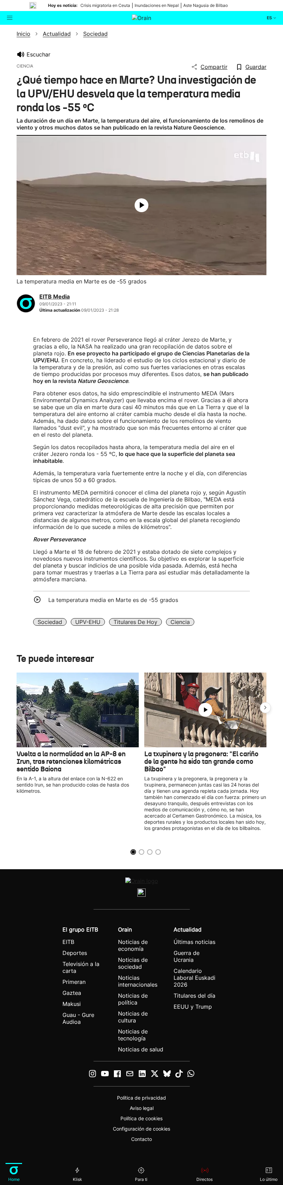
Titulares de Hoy (135, 622)
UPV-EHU (87, 622)
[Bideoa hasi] (141, 205)
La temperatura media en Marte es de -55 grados (113, 599)
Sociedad (50, 622)
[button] (265, 707)
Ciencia (180, 622)
